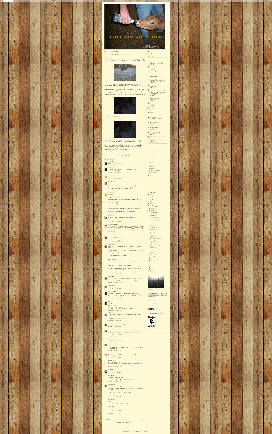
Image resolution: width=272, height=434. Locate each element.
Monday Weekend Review (155, 249)
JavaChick (110, 276)
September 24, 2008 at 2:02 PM (114, 372)
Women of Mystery (152, 172)
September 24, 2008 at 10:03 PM (114, 396)
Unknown (110, 192)
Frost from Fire (152, 128)
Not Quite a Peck (153, 217)
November (153, 208)
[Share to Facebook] (129, 155)
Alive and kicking (153, 133)
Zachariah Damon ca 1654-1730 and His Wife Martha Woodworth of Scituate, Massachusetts (157, 93)
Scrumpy (110, 353)
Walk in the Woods (154, 243)
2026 (151, 194)
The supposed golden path (155, 132)
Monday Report (153, 236)
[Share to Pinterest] (130, 155)
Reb (108, 322)
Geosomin (110, 181)
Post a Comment (109, 413)
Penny (109, 329)
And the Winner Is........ (155, 219)
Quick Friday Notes (154, 241)
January (152, 269)
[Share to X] (127, 155)
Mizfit (149, 158)
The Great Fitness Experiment (154, 170)
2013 (151, 196)
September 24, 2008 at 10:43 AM (114, 320)
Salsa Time (152, 231)
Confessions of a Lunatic (155, 227)
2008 (151, 205)
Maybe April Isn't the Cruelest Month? (157, 68)
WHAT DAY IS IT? (154, 254)
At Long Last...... (153, 234)
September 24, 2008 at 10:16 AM (114, 282)
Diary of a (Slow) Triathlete (153, 149)
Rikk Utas (152, 103)
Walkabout (152, 213)
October (152, 210)
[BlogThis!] (126, 155)
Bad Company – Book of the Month (156, 63)
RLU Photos (152, 107)
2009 (151, 203)
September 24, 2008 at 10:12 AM (114, 273)
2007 (151, 271)
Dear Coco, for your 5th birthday (156, 118)
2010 (151, 201)
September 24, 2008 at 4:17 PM (114, 381)
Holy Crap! (152, 250)
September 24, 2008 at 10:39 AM (114, 310)
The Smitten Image (154, 127)
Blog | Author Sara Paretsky (156, 62)
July (152, 258)
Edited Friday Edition (154, 240)
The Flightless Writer (152, 168)
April (152, 263)
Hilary (109, 301)
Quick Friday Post (154, 229)
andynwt (138, 431)
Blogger (147, 431)
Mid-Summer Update (154, 72)
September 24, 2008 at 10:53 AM (114, 326)
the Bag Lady (110, 244)
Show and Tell (153, 225)
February (153, 267)
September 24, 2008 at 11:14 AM (114, 350)
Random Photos (153, 232)
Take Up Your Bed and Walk (154, 164)
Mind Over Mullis (151, 156)
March (152, 265)
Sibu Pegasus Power (152, 160)
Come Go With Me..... (154, 252)
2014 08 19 (152, 104)
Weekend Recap (153, 215)
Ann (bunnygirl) (111, 224)
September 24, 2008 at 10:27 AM (114, 288)
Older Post (142, 419)
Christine (110, 215)
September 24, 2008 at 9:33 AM (114, 221)
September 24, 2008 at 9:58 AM (114, 241)
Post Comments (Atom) (128, 422)
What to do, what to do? (155, 245)
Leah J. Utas (110, 167)
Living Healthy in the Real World (157, 79)
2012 (151, 198)
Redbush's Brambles (154, 98)
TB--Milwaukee (111, 291)
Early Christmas (153, 99)
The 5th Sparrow (151, 166)
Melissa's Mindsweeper (153, 154)
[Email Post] (122, 155)
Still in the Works (153, 117)
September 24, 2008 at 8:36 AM (114, 165)
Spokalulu (152, 112)
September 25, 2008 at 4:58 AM (114, 410)
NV (108, 175)
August (152, 256)
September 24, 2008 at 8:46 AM (114, 190)
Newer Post (108, 419)
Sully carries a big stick (154, 86)
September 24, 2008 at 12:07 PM (114, 357)
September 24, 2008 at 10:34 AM (114, 298)
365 (149, 147)
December (153, 206)
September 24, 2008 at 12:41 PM (114, 366)
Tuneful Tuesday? (154, 247)
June (152, 260)
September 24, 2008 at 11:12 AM (114, 340)
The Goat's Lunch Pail (154, 122)
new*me (109, 369)
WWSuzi (109, 161)
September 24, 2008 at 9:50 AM (114, 233)
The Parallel (152, 123)
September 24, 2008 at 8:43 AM (114, 172)
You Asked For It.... (154, 223)
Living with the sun (154, 85)
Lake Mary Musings (154, 76)
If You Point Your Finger (153, 152)
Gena (109, 235)
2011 (151, 199)
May (152, 262)
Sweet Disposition (151, 162)
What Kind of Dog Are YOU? (156, 238)
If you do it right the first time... (155, 109)
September (153, 212)
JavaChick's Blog (153, 71)
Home (125, 419)
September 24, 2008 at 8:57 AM (114, 213)
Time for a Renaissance (154, 113)
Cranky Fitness (153, 66)
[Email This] (125, 155)
